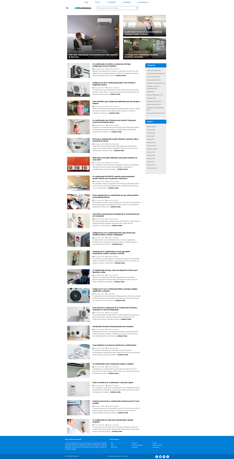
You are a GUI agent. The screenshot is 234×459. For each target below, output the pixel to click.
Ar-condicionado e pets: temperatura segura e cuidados (113, 364)
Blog (86, 2)
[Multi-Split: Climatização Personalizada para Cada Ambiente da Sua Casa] (93, 37)
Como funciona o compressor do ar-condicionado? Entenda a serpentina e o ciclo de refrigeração (115, 309)
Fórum (97, 2)
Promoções (134, 447)
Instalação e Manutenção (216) (156, 83)
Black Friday (114, 447)
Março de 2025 (151, 165)
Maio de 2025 (151, 158)
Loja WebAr (111, 2)
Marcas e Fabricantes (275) (155, 95)
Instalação (127, 2)
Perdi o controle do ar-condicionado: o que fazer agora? (113, 382)
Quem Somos (155, 447)
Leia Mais (73, 449)
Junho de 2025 (151, 155)
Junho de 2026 (151, 133)
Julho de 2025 (151, 152)
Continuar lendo (121, 75)
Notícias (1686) (151, 98)
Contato (154, 443)
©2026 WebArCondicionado (72, 456)
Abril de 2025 (150, 161)
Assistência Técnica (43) (154, 70)
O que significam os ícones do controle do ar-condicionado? (114, 345)
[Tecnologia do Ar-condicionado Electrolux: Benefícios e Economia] (144, 50)
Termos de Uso (124, 456)
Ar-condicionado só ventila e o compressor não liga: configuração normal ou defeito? (112, 65)
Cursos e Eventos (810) (153, 76)
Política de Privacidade (114, 456)
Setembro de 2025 (152, 149)
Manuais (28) (150, 91)
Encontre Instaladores (137, 445)
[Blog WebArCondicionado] (82, 8)
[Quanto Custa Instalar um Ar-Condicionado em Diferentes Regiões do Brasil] (144, 29)
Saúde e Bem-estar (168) (154, 104)
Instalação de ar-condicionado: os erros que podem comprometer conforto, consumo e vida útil (111, 252)
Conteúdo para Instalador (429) (156, 73)
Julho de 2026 (151, 129)
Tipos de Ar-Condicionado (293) (156, 113)
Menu (70, 8)
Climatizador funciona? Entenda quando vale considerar (113, 326)
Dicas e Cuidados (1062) (154, 80)
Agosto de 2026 (151, 126)
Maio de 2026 (151, 136)
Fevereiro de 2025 (152, 168)
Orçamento (134, 443)
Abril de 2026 (150, 139)
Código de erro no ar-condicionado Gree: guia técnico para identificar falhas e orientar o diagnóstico (114, 234)
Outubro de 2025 (151, 145)
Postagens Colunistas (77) (154, 101)
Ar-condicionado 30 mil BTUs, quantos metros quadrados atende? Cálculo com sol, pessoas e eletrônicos (114, 177)
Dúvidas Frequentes (157, 445)
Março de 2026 (151, 142)
